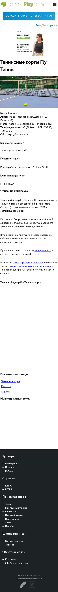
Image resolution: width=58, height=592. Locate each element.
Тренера (9, 545)
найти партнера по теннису (28, 262)
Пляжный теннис (14, 515)
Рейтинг (9, 471)
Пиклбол (10, 526)
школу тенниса (42, 250)
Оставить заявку (14, 541)
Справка (5, 391)
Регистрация (50, 25)
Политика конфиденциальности (29, 578)
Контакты (6, 386)
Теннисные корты (10, 381)
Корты (8, 486)
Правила (9, 467)
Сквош (8, 522)
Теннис (9, 504)
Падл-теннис (12, 519)
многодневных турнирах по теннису (31, 266)
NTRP (8, 489)
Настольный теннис (16, 508)
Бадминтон (11, 511)
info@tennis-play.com (16, 563)
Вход (38, 25)
